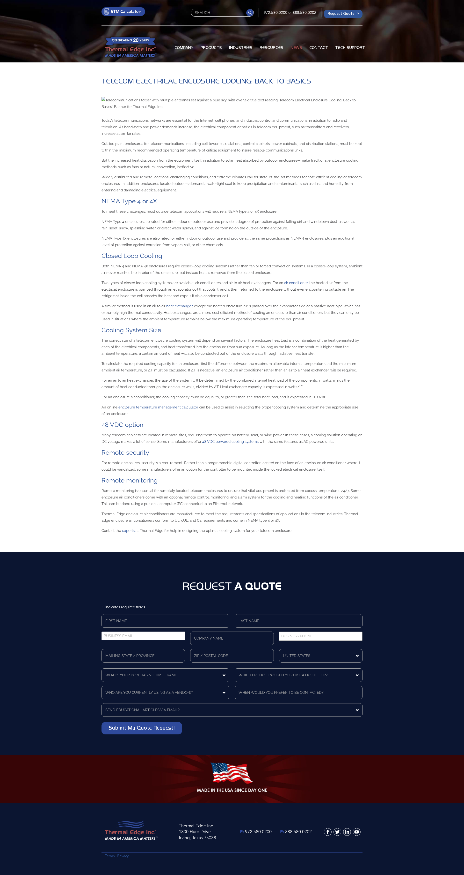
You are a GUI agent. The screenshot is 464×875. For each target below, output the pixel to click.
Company (183, 47)
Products (211, 47)
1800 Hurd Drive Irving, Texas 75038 (197, 835)
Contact (318, 47)
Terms (110, 855)
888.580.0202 (304, 12)
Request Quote (340, 13)
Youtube (357, 832)
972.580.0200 (275, 12)
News (296, 47)
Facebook (328, 832)
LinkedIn (347, 832)
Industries (240, 47)
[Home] (131, 48)
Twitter (337, 832)
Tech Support (350, 47)
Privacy (123, 855)
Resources (271, 47)
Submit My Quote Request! (142, 728)
